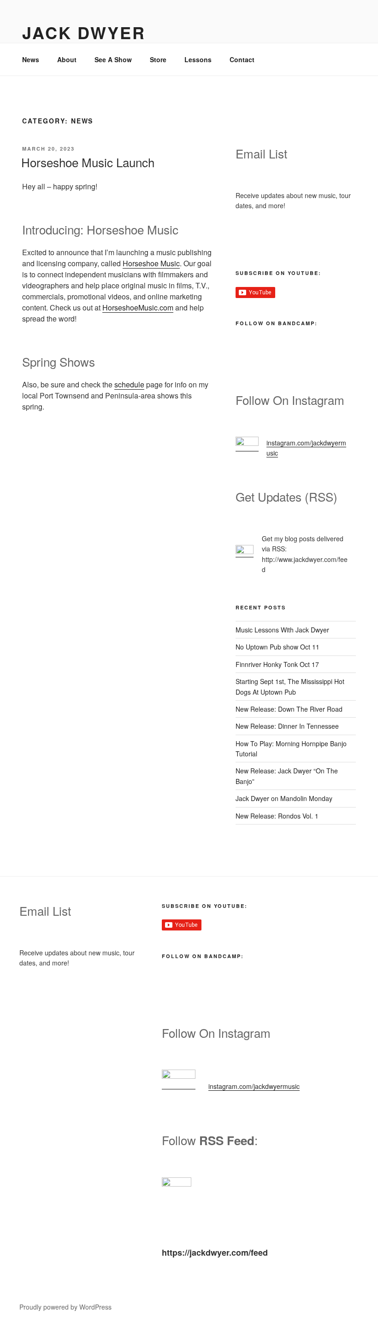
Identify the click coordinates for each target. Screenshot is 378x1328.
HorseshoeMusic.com (137, 307)
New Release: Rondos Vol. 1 (277, 815)
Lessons (198, 59)
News (30, 59)
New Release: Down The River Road (289, 709)
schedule (129, 384)
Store (158, 59)
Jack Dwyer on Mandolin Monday (284, 798)
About (67, 59)
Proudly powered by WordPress (65, 1306)
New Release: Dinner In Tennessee (287, 726)
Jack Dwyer (84, 32)
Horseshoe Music (151, 263)
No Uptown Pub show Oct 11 (277, 646)
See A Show (113, 59)
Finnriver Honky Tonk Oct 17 (277, 664)
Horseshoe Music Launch (87, 161)
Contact (242, 59)
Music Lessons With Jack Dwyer (282, 629)
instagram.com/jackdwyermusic (254, 1086)
